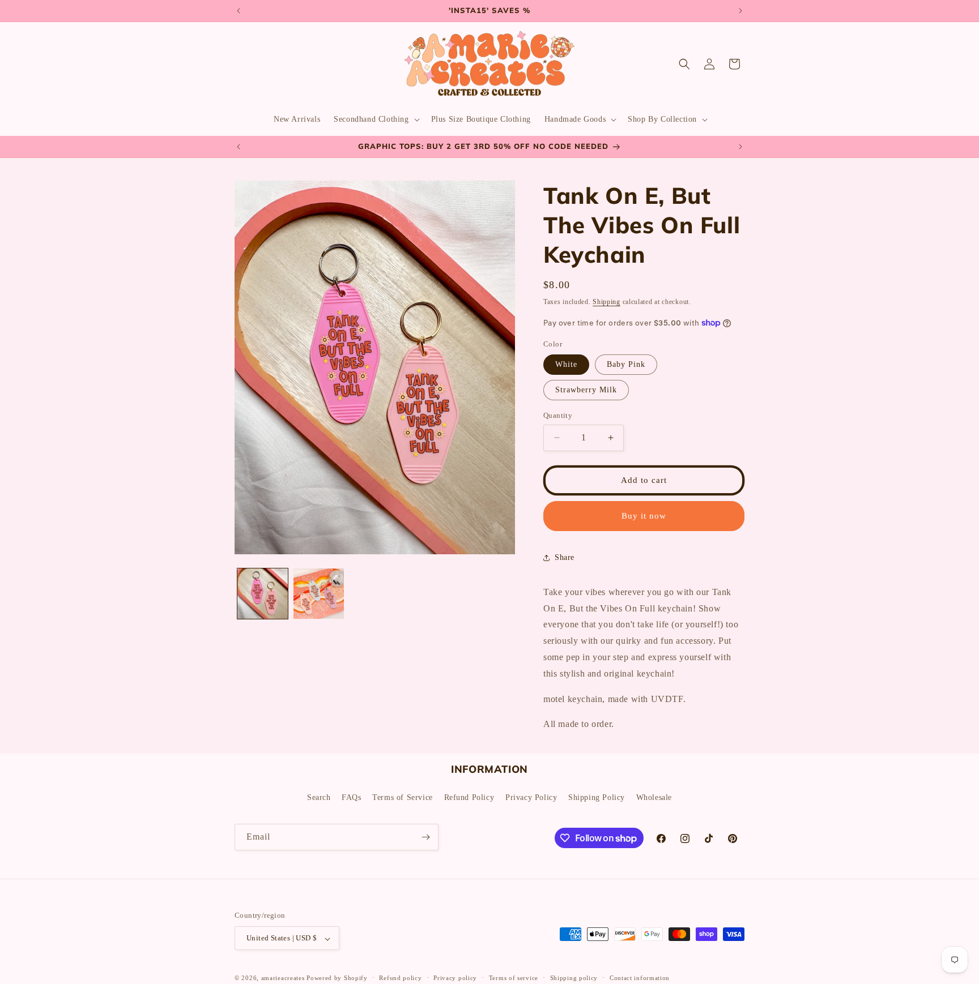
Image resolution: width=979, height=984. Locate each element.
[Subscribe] (425, 837)
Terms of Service (402, 797)
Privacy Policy (531, 797)
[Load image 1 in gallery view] (262, 593)
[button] (375, 119)
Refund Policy (469, 797)
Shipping (606, 302)
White (566, 364)
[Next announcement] (740, 11)
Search (319, 797)
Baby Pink (626, 364)
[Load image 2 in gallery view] (318, 593)
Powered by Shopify (337, 978)
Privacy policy (455, 977)
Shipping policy (574, 977)
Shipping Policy (596, 797)
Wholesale (654, 797)
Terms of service (513, 977)
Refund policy (400, 977)
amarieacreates (283, 978)
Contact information (640, 977)
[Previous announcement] (238, 11)
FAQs (351, 797)
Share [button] (564, 557)
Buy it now (644, 515)
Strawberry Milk (586, 390)
